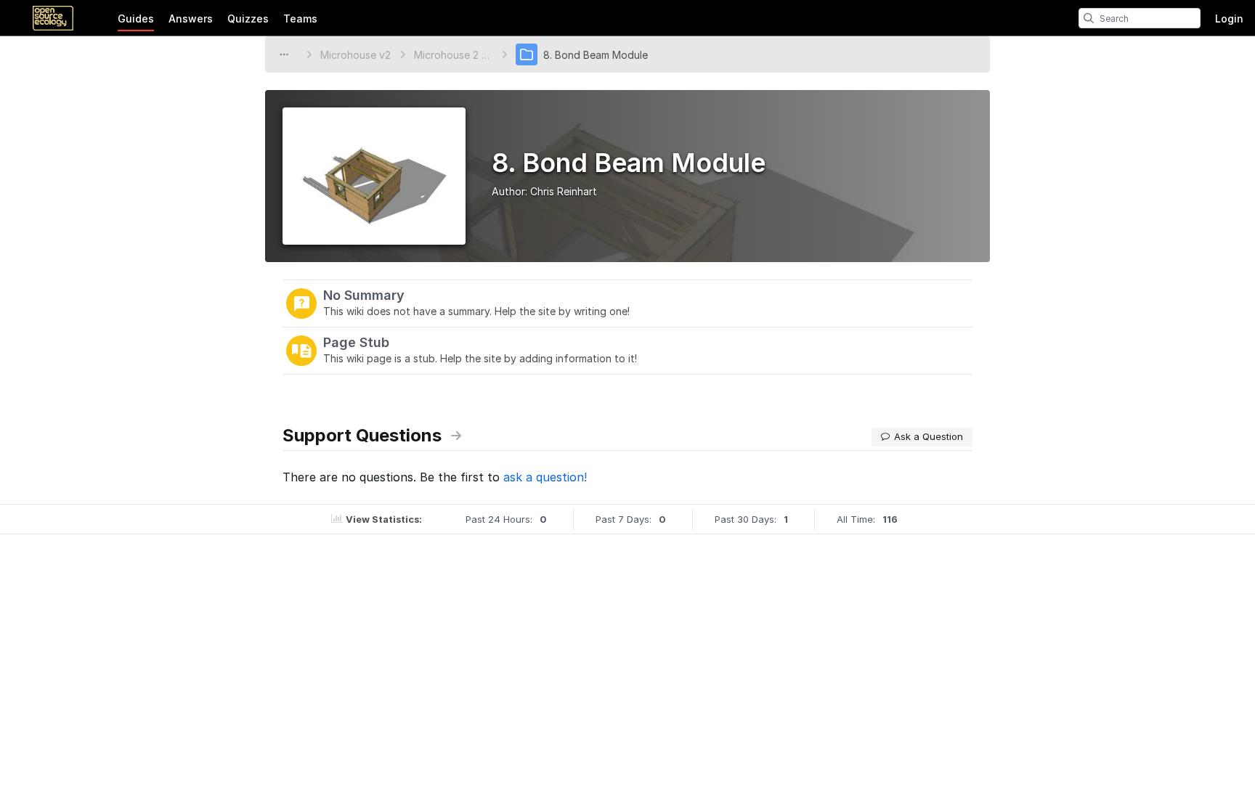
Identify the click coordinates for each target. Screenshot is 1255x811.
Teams (300, 18)
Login (1229, 18)
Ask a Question (928, 436)
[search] (1088, 18)
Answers (190, 18)
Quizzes (248, 18)
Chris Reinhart (563, 191)
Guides (136, 18)
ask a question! (545, 477)
